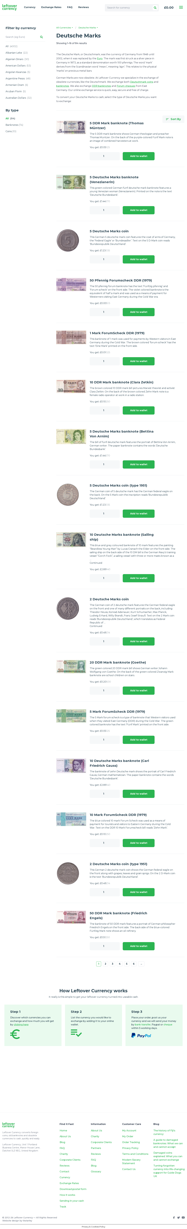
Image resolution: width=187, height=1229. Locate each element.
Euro (100, 58)
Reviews (83, 7)
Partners (96, 1148)
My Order (127, 1136)
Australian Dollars (19, 97)
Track (63, 1206)
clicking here (21, 1024)
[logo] (9, 7)
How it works (67, 1195)
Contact (64, 1171)
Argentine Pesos (18, 78)
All (12, 46)
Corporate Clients (70, 1159)
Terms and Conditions (135, 1154)
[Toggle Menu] (181, 7)
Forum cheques (126, 86)
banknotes (14, 125)
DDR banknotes (101, 86)
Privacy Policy (130, 1148)
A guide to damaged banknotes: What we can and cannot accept (168, 1143)
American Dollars (18, 65)
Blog (62, 1142)
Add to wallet (138, 156)
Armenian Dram (17, 85)
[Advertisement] (93, 1083)
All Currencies (64, 27)
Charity (64, 1154)
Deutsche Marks (87, 27)
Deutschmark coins (141, 82)
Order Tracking (131, 1142)
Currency (30, 7)
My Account (129, 1130)
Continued (96, 563)
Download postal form (73, 1189)
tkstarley (27, 1220)
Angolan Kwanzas (18, 72)
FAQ (69, 7)
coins (11, 131)
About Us (65, 1136)
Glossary (96, 1171)
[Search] (155, 7)
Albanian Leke (17, 52)
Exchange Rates (51, 7)
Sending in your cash (72, 1200)
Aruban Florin (16, 91)
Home (63, 1130)
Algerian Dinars (17, 59)
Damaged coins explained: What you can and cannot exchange (167, 1156)
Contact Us (129, 1169)
